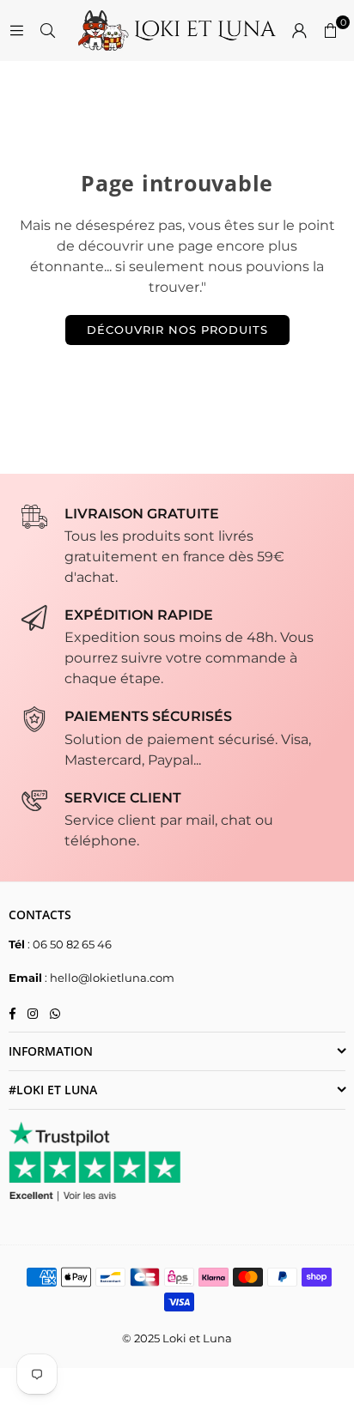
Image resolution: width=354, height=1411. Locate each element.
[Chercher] (47, 30)
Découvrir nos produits (177, 329)
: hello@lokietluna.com (108, 977)
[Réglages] (299, 30)
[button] (329, 30)
